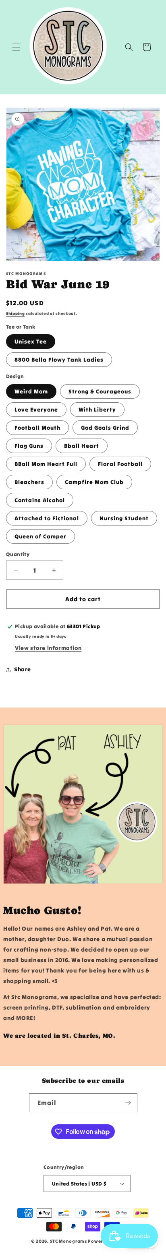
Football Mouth (37, 427)
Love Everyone (36, 409)
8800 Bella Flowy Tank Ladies (59, 359)
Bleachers (29, 482)
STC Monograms (68, 1241)
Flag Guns (29, 445)
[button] (16, 47)
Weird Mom (31, 391)
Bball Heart (81, 445)
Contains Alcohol (40, 500)
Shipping (15, 313)
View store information (48, 648)
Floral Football (120, 464)
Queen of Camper (40, 536)
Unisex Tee (31, 341)
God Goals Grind (105, 427)
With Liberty (97, 409)
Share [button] (22, 669)
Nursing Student (124, 518)
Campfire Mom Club (94, 482)
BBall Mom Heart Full (46, 464)
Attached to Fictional (47, 518)
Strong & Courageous (99, 391)
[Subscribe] (128, 1102)
